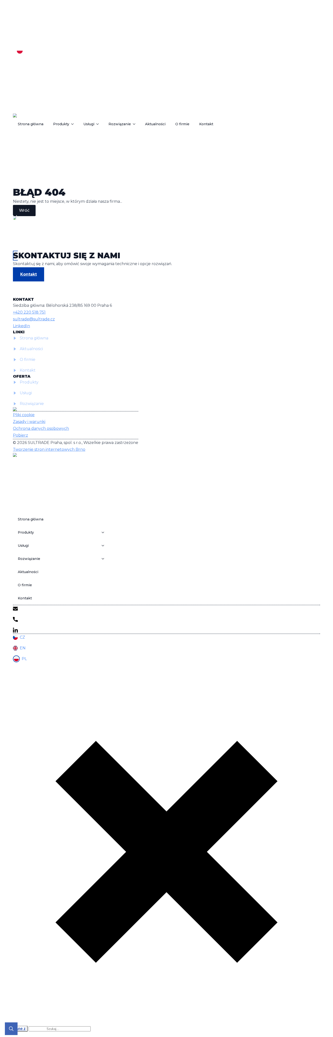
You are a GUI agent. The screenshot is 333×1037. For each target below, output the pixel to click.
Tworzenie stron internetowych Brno (49, 449)
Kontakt (206, 124)
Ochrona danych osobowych (41, 428)
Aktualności (155, 124)
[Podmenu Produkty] (73, 124)
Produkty (61, 124)
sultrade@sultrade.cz (34, 319)
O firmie (182, 124)
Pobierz (20, 435)
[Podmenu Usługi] (99, 124)
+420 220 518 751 (29, 312)
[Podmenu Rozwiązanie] (135, 124)
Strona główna (30, 124)
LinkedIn (21, 326)
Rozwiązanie (119, 124)
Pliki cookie (24, 415)
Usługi (88, 124)
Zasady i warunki (29, 421)
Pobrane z (16, 1029)
